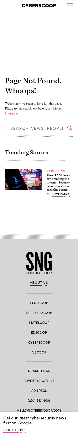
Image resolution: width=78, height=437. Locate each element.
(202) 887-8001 (39, 400)
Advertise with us (39, 380)
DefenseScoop (39, 312)
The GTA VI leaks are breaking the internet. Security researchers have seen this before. (58, 182)
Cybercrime (56, 170)
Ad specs (39, 390)
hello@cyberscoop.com (39, 410)
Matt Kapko (61, 194)
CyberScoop (39, 342)
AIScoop (39, 352)
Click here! (14, 430)
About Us (39, 282)
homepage (12, 113)
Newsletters (39, 370)
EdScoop (39, 332)
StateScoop (39, 322)
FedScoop (39, 302)
